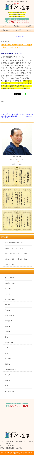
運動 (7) (7, 380)
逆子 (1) (7, 375)
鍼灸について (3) (10, 391)
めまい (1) (8, 294)
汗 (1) (6, 348)
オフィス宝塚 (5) (10, 299)
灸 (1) (6, 353)
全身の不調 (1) (9, 315)
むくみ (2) (8, 288)
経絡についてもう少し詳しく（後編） (16, 253)
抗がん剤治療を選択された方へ (14, 242)
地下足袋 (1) (8, 321)
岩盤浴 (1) (8, 326)
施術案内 (17, 26)
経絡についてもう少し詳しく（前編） (16, 259)
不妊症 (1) (8, 304)
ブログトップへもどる (17, 36)
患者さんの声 (5, 30)
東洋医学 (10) (9, 342)
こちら (17, 161)
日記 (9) (7, 331)
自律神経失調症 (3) (10, 369)
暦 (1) (6, 337)
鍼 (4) (6, 385)
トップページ (5, 26)
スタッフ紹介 (17, 30)
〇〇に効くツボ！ (10, 264)
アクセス (28, 30)
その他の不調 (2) (10, 283)
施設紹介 (28, 26)
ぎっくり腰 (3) (9, 277)
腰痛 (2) (7, 364)
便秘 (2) (7, 310)
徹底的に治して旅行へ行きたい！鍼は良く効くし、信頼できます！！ (16, 46)
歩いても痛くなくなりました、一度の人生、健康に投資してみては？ (9, 115)
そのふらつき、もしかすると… (14, 248)
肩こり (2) (8, 358)
